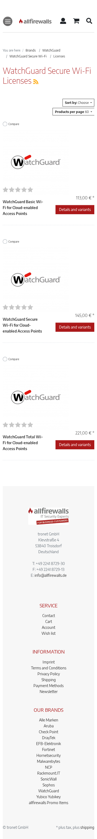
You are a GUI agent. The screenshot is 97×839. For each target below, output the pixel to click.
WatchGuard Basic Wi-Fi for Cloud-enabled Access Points (23, 207)
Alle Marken (48, 720)
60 (72, 112)
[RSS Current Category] (35, 81)
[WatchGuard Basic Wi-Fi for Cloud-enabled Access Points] (36, 161)
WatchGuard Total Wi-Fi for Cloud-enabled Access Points (23, 443)
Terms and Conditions (48, 668)
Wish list (48, 633)
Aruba (49, 726)
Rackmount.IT (48, 773)
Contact (48, 615)
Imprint (49, 662)
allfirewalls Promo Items (48, 802)
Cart (48, 621)
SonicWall (49, 779)
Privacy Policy (48, 674)
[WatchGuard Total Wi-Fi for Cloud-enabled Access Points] (36, 396)
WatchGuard (48, 791)
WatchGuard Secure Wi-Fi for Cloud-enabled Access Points (22, 325)
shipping (87, 827)
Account (48, 627)
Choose (77, 102)
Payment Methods (48, 685)
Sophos (49, 785)
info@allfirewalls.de (50, 575)
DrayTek (48, 737)
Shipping (48, 679)
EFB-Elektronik (48, 743)
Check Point (48, 731)
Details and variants (75, 209)
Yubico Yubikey (48, 796)
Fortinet (48, 749)
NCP (48, 767)
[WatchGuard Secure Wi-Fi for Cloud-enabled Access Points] (36, 279)
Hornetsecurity (48, 755)
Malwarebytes (48, 761)
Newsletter (49, 691)
